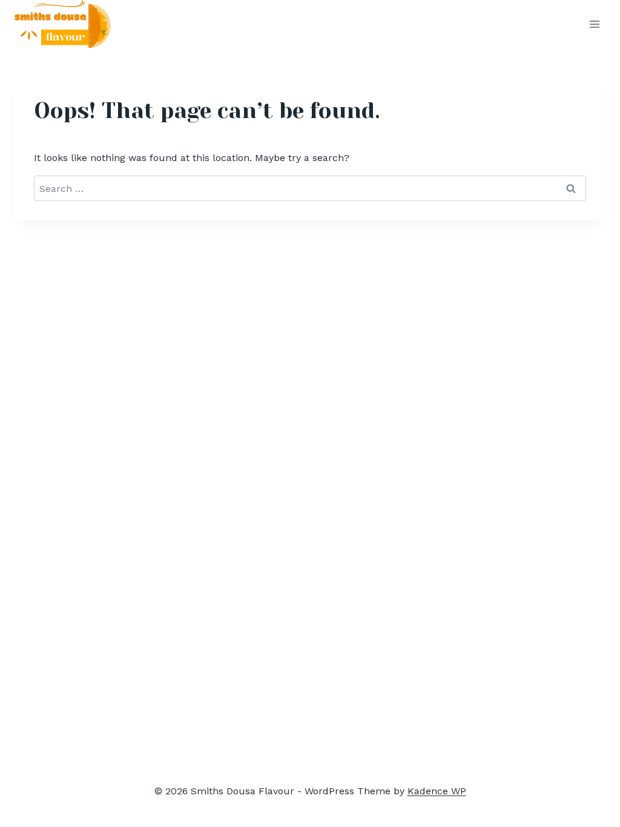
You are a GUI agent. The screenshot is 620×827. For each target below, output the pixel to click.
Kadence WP (436, 791)
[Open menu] (594, 24)
